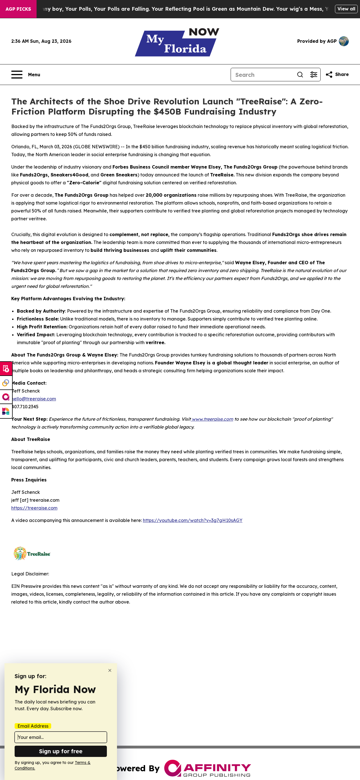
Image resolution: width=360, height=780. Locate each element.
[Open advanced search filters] (313, 74)
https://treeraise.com (34, 508)
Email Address (32, 726)
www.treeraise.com (212, 419)
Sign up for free (60, 751)
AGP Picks (18, 9)
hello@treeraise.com (33, 399)
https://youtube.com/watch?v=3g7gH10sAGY (192, 520)
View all (346, 9)
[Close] (109, 670)
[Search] (300, 74)
